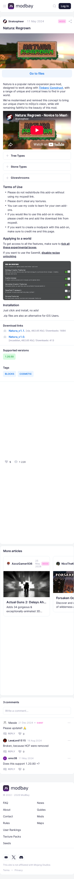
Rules (6, 823)
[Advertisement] (37, 420)
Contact (8, 816)
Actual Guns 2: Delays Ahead (26, 602)
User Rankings (12, 829)
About (6, 809)
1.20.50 (9, 356)
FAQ (5, 802)
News (40, 802)
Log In (65, 6)
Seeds (7, 843)
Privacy (19, 870)
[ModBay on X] (14, 857)
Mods (62, 21)
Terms (6, 870)
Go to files (37, 73)
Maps (40, 823)
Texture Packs (12, 836)
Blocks (9, 373)
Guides (41, 809)
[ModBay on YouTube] (6, 857)
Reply (11, 733)
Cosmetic (26, 373)
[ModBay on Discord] (21, 857)
